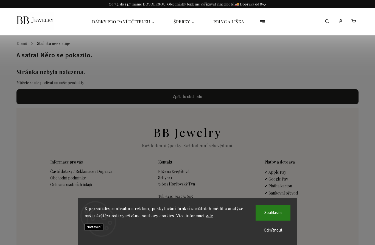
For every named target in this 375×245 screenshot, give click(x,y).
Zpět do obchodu (187, 96)
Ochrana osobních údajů (71, 184)
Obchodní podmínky (68, 178)
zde (209, 215)
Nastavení (94, 227)
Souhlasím (273, 213)
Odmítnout (273, 230)
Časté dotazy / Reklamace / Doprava (81, 171)
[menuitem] (128, 21)
